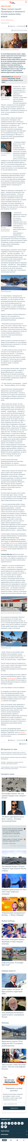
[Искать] (24, 1140)
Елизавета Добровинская (7, 20)
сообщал (3, 548)
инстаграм (16, 76)
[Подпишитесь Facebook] (5, 1123)
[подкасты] (11, 1140)
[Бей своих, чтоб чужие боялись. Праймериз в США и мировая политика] (14, 931)
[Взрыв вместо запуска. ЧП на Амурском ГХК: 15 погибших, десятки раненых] (14, 1032)
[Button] (11, 26)
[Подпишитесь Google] (2, 1123)
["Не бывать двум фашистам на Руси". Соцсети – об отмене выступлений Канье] (14, 808)
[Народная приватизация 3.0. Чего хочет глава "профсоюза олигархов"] (14, 881)
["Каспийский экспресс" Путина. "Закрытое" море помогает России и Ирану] (14, 857)
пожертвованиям (12, 678)
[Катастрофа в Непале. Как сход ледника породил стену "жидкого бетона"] (14, 785)
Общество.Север (6, 6)
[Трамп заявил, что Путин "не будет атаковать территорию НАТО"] (14, 981)
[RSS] (22, 1123)
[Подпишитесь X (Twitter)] (9, 1123)
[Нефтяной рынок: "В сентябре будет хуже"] (14, 954)
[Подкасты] (2, 1126)
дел (2, 700)
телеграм (4, 78)
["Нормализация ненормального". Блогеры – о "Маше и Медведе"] (14, 904)
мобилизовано (14, 543)
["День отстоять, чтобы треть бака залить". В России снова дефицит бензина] (14, 1056)
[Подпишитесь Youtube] (12, 1123)
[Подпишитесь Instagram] (18, 1123)
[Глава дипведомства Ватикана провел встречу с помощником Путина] (14, 1004)
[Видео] (17, 1140)
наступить (22, 732)
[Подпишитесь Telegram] (15, 1123)
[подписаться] (5, 1126)
